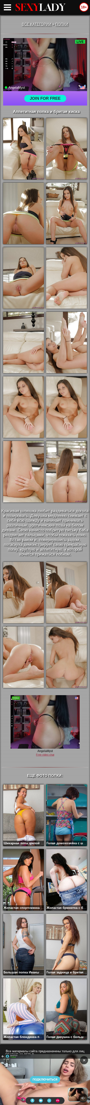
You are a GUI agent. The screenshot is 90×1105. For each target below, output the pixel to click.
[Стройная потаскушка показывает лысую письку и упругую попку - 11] (23, 471)
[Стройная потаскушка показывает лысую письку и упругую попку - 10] (66, 407)
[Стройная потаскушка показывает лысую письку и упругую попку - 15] (23, 657)
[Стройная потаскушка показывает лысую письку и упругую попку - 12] (66, 471)
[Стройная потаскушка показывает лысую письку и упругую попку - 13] (23, 592)
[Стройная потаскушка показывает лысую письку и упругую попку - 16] (66, 657)
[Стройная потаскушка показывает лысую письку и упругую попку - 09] (23, 407)
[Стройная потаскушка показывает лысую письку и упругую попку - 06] (66, 278)
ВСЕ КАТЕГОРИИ (36, 24)
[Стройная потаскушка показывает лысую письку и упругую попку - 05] (23, 278)
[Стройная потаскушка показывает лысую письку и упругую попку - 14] (66, 592)
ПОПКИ (61, 24)
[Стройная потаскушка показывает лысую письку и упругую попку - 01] (23, 149)
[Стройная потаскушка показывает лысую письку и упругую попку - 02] (66, 149)
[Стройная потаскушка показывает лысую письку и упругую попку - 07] (23, 342)
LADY (40, 7)
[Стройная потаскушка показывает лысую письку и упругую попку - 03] (23, 213)
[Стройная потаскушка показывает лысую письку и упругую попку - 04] (66, 213)
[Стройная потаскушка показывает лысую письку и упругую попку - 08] (66, 342)
